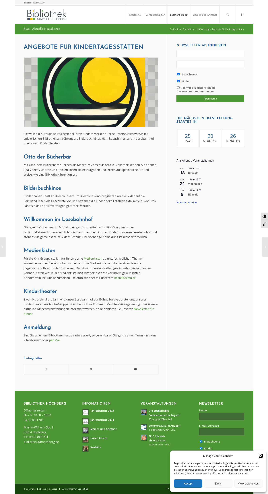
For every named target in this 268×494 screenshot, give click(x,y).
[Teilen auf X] (91, 369)
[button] (261, 455)
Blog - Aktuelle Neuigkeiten (42, 29)
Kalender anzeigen (187, 202)
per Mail (54, 340)
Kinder (185, 81)
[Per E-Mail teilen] (135, 369)
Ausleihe (95, 447)
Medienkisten (93, 258)
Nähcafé (193, 173)
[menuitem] (135, 15)
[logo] (47, 14)
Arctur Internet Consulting (75, 488)
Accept (188, 483)
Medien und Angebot (103, 429)
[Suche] (228, 15)
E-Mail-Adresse (209, 425)
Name (203, 410)
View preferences (248, 483)
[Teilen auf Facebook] (46, 369)
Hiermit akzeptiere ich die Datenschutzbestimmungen (196, 89)
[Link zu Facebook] (241, 14)
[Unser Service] (3, 247)
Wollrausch (195, 183)
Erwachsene (189, 74)
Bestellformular (124, 278)
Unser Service (98, 438)
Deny (218, 483)
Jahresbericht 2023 (102, 410)
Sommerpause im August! (164, 425)
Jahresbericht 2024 (102, 420)
